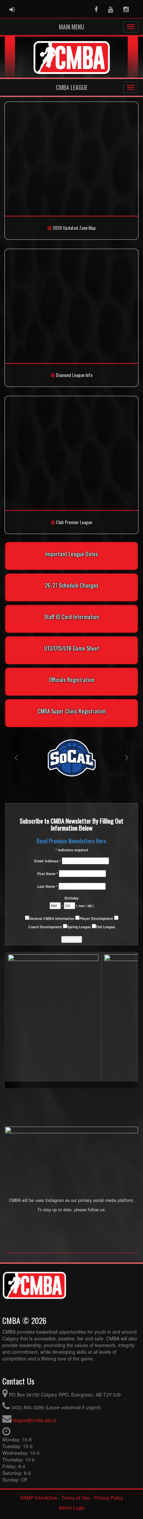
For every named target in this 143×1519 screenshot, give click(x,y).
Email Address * (48, 860)
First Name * (48, 873)
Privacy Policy (108, 1497)
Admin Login (72, 1507)
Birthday (72, 897)
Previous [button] (16, 757)
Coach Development (45, 926)
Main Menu (71, 26)
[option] (71, 757)
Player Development (96, 918)
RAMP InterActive (38, 1497)
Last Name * (48, 886)
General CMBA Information (52, 918)
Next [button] (127, 757)
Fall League (105, 926)
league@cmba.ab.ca (35, 1420)
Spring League (79, 926)
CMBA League (71, 87)
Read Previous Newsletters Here (71, 841)
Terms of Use (76, 1497)
